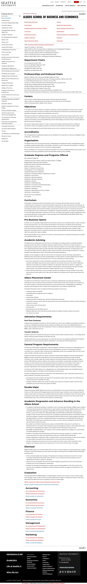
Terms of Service (45, 580)
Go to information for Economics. (35, 502)
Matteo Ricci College (7, 85)
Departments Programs (31, 22)
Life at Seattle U (70, 5)
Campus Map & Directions (67, 567)
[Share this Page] (81, 14)
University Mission (7, 25)
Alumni (29, 558)
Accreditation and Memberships (11, 133)
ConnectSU (45, 562)
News (52, 2)
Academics (59, 5)
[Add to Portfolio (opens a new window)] (80, 14)
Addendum (5, 138)
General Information (7, 47)
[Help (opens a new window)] (85, 14)
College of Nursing (7, 88)
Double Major (60, 31)
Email (44, 560)
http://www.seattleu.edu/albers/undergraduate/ (41, 44)
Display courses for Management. (35, 531)
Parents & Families (31, 568)
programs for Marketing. (35, 540)
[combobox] (74, 11)
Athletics (63, 2)
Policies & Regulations (27, 580)
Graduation (60, 41)
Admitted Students (31, 556)
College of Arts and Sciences (9, 76)
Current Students (31, 564)
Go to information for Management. (35, 526)
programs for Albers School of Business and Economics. (42, 482)
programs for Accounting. (35, 493)
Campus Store (46, 564)
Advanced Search (6, 18)
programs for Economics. (35, 505)
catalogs (26, 583)
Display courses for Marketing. (34, 542)
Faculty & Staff (30, 566)
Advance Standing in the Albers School (67, 34)
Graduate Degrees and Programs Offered (35, 28)
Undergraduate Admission (9, 49)
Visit (81, 2)
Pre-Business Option (30, 34)
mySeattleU (45, 558)
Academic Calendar (7, 34)
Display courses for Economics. (34, 507)
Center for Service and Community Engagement (9, 114)
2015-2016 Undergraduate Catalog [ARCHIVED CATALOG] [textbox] (74, 11)
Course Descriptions (7, 44)
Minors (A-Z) (5, 42)
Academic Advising (29, 37)
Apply (76, 2)
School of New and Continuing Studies (10, 95)
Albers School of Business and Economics (10, 79)
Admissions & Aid (48, 5)
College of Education (7, 83)
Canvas (44, 556)
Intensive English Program (9, 110)
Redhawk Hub (46, 554)
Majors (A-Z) (5, 39)
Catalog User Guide (7, 27)
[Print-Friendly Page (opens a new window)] (83, 14)
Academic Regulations (8, 66)
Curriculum (27, 31)
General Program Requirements (65, 28)
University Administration (9, 128)
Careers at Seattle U (47, 566)
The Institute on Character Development (9, 118)
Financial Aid (5, 54)
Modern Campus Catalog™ (57, 583)
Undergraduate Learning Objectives (8, 31)
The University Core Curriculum (10, 71)
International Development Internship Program (9, 122)
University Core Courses (8, 73)
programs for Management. (35, 528)
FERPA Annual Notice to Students (8, 62)
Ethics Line (58, 580)
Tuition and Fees (6, 52)
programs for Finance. (34, 517)
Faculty (4, 131)
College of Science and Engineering (8, 91)
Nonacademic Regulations (9, 68)
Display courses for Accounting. (34, 496)
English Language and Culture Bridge (10, 107)
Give (84, 2)
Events (56, 2)
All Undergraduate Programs (10, 37)
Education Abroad (7, 103)
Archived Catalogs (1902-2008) (10, 22)
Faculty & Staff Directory (49, 568)
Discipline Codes (6, 136)
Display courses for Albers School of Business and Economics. (41, 484)
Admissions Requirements (64, 25)
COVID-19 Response (47, 574)
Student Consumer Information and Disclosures (10, 58)
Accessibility (52, 580)
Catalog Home (6, 20)
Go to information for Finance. (34, 514)
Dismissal (59, 37)
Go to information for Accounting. (35, 491)
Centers (59, 22)
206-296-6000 (65, 562)
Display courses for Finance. (33, 519)
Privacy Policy (37, 580)
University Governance (8, 126)
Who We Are (81, 5)
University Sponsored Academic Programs (10, 100)
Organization (28, 25)
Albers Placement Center (31, 41)
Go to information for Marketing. (35, 537)
